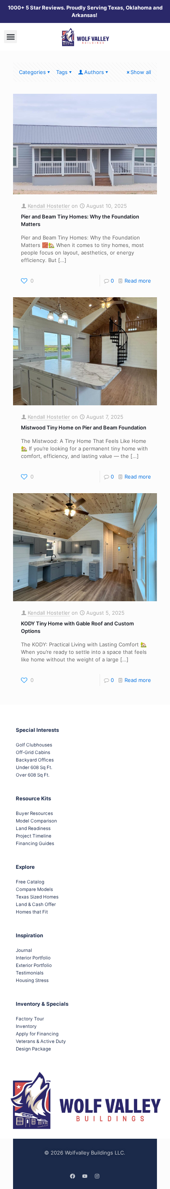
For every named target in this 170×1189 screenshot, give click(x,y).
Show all (140, 72)
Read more (138, 280)
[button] (10, 36)
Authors (94, 72)
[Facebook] (73, 1176)
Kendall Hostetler (49, 206)
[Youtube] (85, 1176)
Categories (32, 72)
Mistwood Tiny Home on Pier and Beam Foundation (83, 427)
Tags (62, 72)
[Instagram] (97, 1176)
